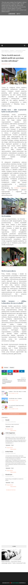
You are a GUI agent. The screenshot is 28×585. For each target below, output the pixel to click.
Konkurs (6, 367)
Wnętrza (12, 50)
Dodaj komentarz (11, 490)
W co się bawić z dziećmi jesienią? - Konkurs (17, 406)
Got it (18, 13)
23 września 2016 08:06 (11, 434)
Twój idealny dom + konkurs (15, 398)
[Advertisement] (14, 28)
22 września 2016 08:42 (11, 421)
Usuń (12, 426)
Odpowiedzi (9, 429)
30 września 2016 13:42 (10, 453)
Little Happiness (10, 433)
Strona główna (5, 50)
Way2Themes (16, 583)
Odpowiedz (8, 426)
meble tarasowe (20, 188)
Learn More (11, 13)
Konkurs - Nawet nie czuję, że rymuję (17, 391)
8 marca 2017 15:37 (10, 476)
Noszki (7, 420)
